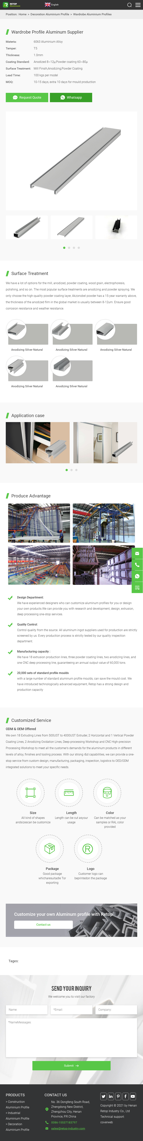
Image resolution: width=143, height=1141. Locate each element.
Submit (69, 1065)
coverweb (106, 1122)
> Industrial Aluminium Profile (17, 1115)
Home (22, 14)
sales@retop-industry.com (68, 1128)
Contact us (43, 924)
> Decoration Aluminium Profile (17, 1126)
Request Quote (30, 97)
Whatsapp (74, 97)
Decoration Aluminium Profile (50, 14)
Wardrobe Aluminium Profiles (92, 14)
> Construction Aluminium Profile (17, 1104)
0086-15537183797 (64, 1122)
